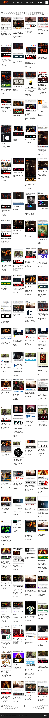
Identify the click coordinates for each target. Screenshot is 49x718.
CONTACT (45, 715)
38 (36, 14)
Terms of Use (26, 715)
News (18, 2)
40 (41, 14)
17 (36, 12)
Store (31, 2)
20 (42, 12)
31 (22, 14)
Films (13, 2)
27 (14, 14)
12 (26, 12)
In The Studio (24, 2)
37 (34, 14)
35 (30, 14)
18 (38, 12)
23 (5, 14)
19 (40, 12)
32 (24, 14)
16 (34, 12)
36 (32, 14)
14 (30, 12)
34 (28, 14)
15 (32, 12)
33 (26, 14)
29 (18, 14)
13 (28, 12)
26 (12, 14)
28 (16, 14)
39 (38, 14)
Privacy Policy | (21, 715)
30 (20, 14)
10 (22, 12)
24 (7, 14)
